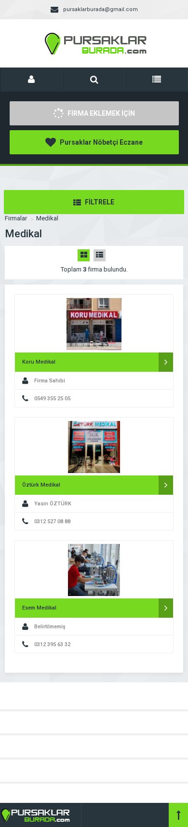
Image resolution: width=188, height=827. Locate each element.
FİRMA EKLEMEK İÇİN (100, 113)
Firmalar (16, 218)
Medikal (47, 218)
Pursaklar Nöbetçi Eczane (100, 142)
